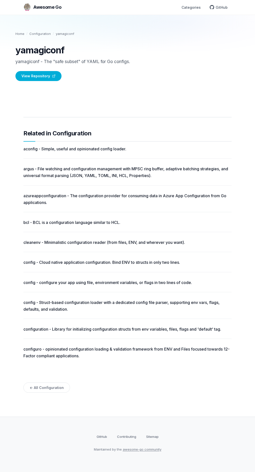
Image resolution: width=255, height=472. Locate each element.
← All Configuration (47, 387)
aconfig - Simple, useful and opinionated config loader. (74, 148)
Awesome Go (47, 7)
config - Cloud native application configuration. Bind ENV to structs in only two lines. (101, 262)
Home (19, 34)
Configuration (40, 34)
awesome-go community (142, 449)
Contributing (126, 437)
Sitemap (152, 437)
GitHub (222, 7)
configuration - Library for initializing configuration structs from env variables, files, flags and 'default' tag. (122, 329)
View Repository (35, 76)
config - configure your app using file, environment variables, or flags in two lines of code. (107, 282)
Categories (191, 7)
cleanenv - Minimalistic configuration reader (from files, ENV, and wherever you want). (104, 242)
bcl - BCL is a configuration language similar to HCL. (71, 222)
